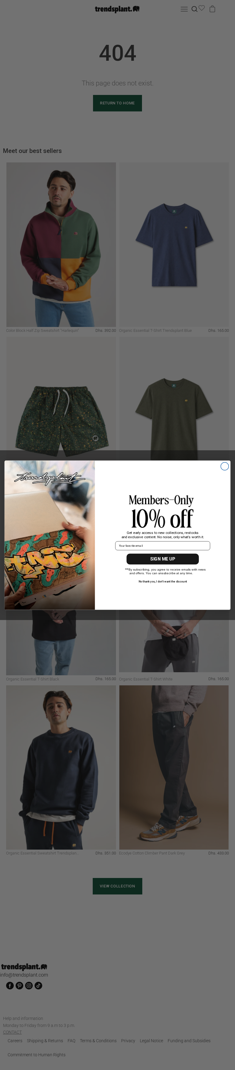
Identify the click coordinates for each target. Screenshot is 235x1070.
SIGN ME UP (162, 559)
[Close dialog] (225, 466)
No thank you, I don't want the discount (163, 581)
